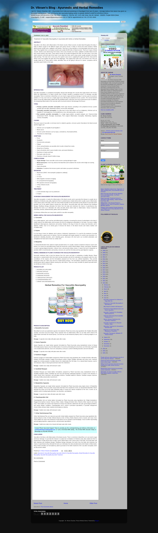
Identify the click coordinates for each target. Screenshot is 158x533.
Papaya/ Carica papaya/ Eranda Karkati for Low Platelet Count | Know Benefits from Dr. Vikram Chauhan (112, 209)
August (106, 337)
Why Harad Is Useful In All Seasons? (113, 306)
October (106, 341)
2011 (104, 257)
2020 (104, 276)
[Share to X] (68, 451)
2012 (104, 259)
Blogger (97, 520)
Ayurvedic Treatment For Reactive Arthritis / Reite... (112, 323)
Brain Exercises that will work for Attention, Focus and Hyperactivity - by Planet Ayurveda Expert (112, 195)
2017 (104, 270)
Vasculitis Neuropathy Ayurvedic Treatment (51, 454)
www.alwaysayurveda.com (108, 132)
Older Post (93, 503)
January (106, 284)
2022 (104, 280)
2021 (104, 278)
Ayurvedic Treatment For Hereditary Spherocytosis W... (113, 313)
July (105, 297)
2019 (104, 274)
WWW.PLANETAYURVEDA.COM (114, 131)
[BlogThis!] (66, 451)
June (105, 295)
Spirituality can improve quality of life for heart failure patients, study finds (111, 372)
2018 (104, 272)
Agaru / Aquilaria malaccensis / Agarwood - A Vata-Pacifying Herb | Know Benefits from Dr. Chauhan (112, 190)
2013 (104, 261)
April (105, 291)
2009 (104, 252)
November (107, 343)
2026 (104, 353)
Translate (106, 40)
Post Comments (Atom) (47, 506)
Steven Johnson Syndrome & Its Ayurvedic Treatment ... (112, 320)
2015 (104, 265)
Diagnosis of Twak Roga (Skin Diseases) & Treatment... (111, 330)
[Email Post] (62, 450)
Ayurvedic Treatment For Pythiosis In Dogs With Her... (113, 300)
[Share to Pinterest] (71, 451)
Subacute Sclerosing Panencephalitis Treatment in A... (113, 316)
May (105, 293)
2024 (104, 348)
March (106, 289)
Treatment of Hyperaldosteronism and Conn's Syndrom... (113, 309)
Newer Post (38, 503)
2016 (104, 267)
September (107, 339)
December (107, 346)
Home (66, 503)
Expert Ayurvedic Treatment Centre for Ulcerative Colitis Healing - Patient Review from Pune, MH (112, 199)
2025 (104, 350)
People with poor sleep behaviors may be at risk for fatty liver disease (112, 358)
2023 (104, 283)
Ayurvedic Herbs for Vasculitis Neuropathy (67, 453)
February (106, 287)
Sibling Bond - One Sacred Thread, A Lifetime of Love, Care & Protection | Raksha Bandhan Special (112, 204)
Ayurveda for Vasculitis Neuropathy (47, 453)
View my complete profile (107, 110)
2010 (104, 254)
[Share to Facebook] (69, 451)
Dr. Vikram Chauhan (115, 74)
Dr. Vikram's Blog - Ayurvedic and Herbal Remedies (67, 7)
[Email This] (65, 451)
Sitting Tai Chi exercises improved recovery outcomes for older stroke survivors (112, 364)
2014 (104, 263)
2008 (104, 250)
